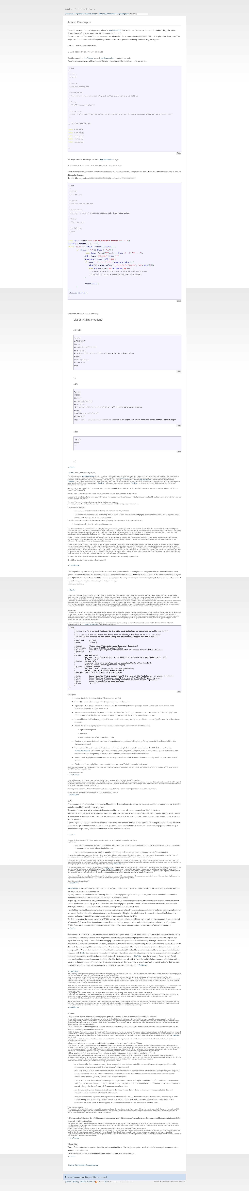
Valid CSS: (166, 1181)
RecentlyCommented (107, 14)
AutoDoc (134, 483)
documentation (115, 30)
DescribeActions (84, 9)
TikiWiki (137, 956)
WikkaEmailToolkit (88, 476)
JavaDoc (71, 481)
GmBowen (143, 965)
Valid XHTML (158, 1181)
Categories (69, 14)
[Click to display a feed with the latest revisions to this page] (96, 1182)
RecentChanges (91, 14)
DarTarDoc (117, 864)
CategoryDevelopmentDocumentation (83, 1165)
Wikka (68, 9)
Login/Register (123, 14)
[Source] (68, 1182)
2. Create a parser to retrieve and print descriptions (95, 166)
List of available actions (87, 319)
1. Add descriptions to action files (85, 52)
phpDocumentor (107, 58)
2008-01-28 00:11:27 (87, 1182)
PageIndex (79, 14)
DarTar (72, 467)
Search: (133, 14)
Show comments (99, 1177)
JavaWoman (88, 58)
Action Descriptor (79, 22)
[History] (76, 1182)
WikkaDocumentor (91, 624)
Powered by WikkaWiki (178, 1181)
